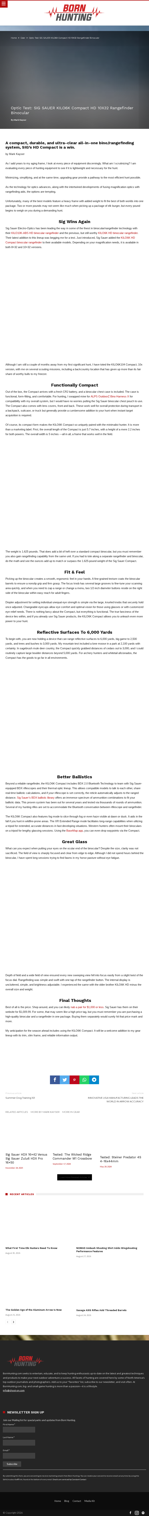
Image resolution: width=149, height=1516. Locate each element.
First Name (9, 1424)
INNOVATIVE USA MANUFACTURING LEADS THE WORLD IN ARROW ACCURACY (116, 1097)
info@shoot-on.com (14, 1390)
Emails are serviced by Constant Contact (69, 1479)
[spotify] (143, 1513)
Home (14, 38)
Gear (23, 38)
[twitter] (65, 1079)
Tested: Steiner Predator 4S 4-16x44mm (120, 1159)
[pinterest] (74, 1079)
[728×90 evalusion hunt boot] (74, 1053)
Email (6, 1450)
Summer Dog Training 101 (20, 1095)
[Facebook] (130, 1513)
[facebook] (55, 1079)
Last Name (9, 1437)
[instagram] (137, 1513)
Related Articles (16, 1111)
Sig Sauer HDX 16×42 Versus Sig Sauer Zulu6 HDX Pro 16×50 (26, 1158)
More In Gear (71, 1111)
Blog (66, 1501)
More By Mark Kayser (45, 1111)
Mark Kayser (20, 120)
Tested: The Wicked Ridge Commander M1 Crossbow (72, 1156)
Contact (77, 1501)
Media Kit (89, 1501)
